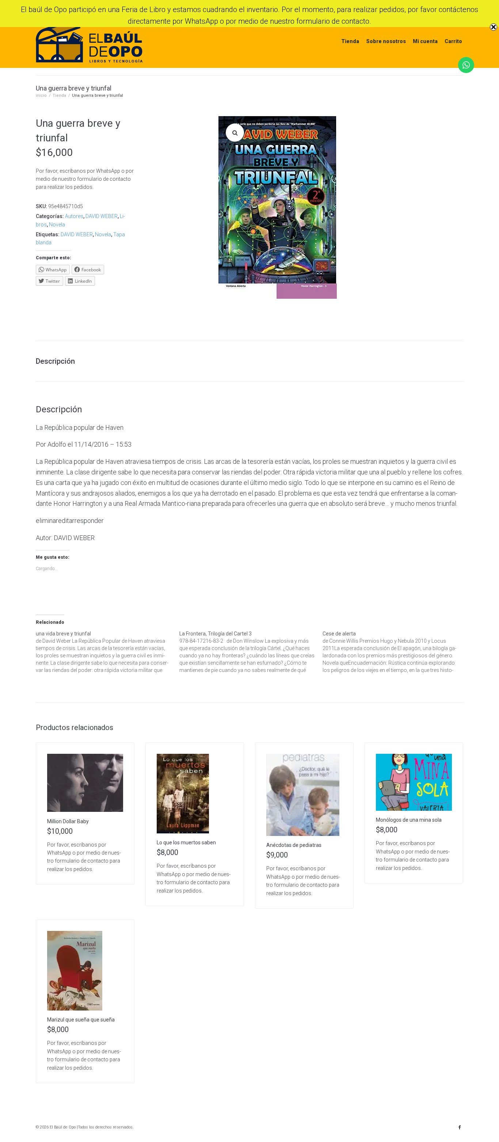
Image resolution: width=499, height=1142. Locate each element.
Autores (74, 216)
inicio (41, 95)
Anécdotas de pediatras (293, 845)
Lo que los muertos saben (186, 842)
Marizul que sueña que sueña (81, 1020)
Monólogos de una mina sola (409, 820)
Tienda (350, 41)
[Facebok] (459, 1127)
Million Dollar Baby (68, 821)
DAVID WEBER (101, 216)
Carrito (453, 41)
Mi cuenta (425, 41)
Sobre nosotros (386, 41)
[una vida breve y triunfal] (107, 652)
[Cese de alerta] (394, 652)
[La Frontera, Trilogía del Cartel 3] (251, 652)
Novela (57, 225)
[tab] (59, 361)
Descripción (55, 361)
